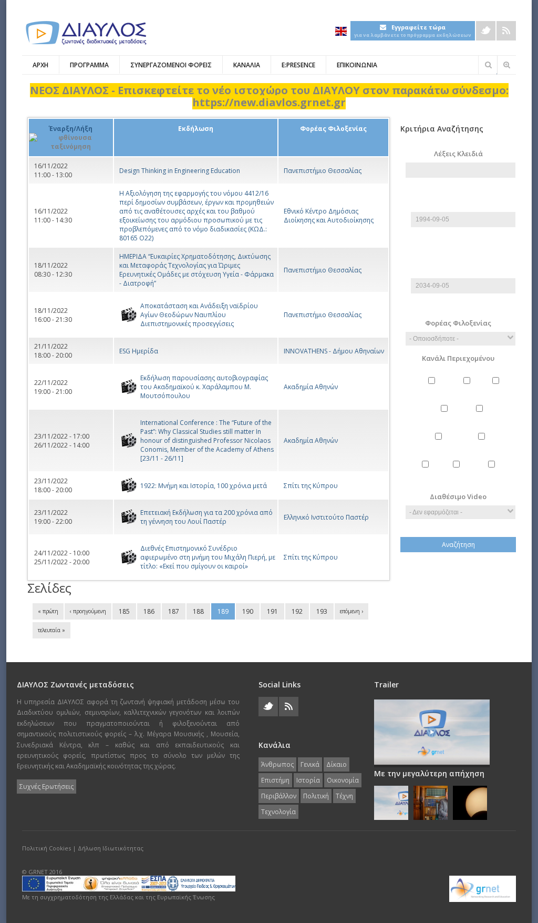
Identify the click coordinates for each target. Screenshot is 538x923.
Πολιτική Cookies (46, 848)
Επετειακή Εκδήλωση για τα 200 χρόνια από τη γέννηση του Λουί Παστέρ (206, 517)
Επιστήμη (445, 417)
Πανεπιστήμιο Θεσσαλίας (322, 170)
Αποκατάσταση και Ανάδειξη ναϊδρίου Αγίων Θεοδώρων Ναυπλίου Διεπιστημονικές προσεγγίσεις (199, 314)
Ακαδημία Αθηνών (311, 386)
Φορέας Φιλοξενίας (458, 323)
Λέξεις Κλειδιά (458, 153)
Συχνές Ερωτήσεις (46, 786)
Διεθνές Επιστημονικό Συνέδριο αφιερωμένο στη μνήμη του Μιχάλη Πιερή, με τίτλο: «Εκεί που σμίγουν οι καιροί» (207, 557)
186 (148, 611)
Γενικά (468, 389)
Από (461, 194)
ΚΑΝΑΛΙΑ (246, 64)
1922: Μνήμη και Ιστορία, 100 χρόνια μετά (203, 485)
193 (321, 611)
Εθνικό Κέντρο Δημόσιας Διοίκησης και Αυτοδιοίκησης (329, 216)
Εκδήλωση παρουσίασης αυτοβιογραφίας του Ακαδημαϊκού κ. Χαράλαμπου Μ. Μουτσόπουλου (204, 386)
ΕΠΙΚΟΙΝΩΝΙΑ (357, 64)
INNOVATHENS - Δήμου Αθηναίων (334, 351)
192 (297, 611)
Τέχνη (457, 473)
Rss (506, 31)
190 (247, 611)
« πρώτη (48, 611)
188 (198, 611)
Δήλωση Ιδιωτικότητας (110, 848)
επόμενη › (351, 611)
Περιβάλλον (482, 445)
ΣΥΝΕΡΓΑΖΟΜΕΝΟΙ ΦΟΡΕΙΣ (171, 64)
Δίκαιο (497, 389)
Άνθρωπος (433, 389)
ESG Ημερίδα (138, 351)
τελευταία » (51, 630)
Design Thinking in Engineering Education (179, 170)
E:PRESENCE (298, 64)
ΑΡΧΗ (40, 64)
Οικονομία (439, 445)
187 (173, 611)
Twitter (486, 31)
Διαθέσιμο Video (458, 496)
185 (124, 611)
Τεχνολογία (492, 473)
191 (272, 611)
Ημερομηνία (463, 207)
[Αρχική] (85, 33)
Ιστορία (481, 417)
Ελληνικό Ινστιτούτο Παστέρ (326, 517)
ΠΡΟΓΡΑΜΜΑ (89, 64)
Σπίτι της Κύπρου (311, 485)
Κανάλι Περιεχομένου (458, 358)
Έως (461, 260)
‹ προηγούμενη (88, 611)
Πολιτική (426, 473)
